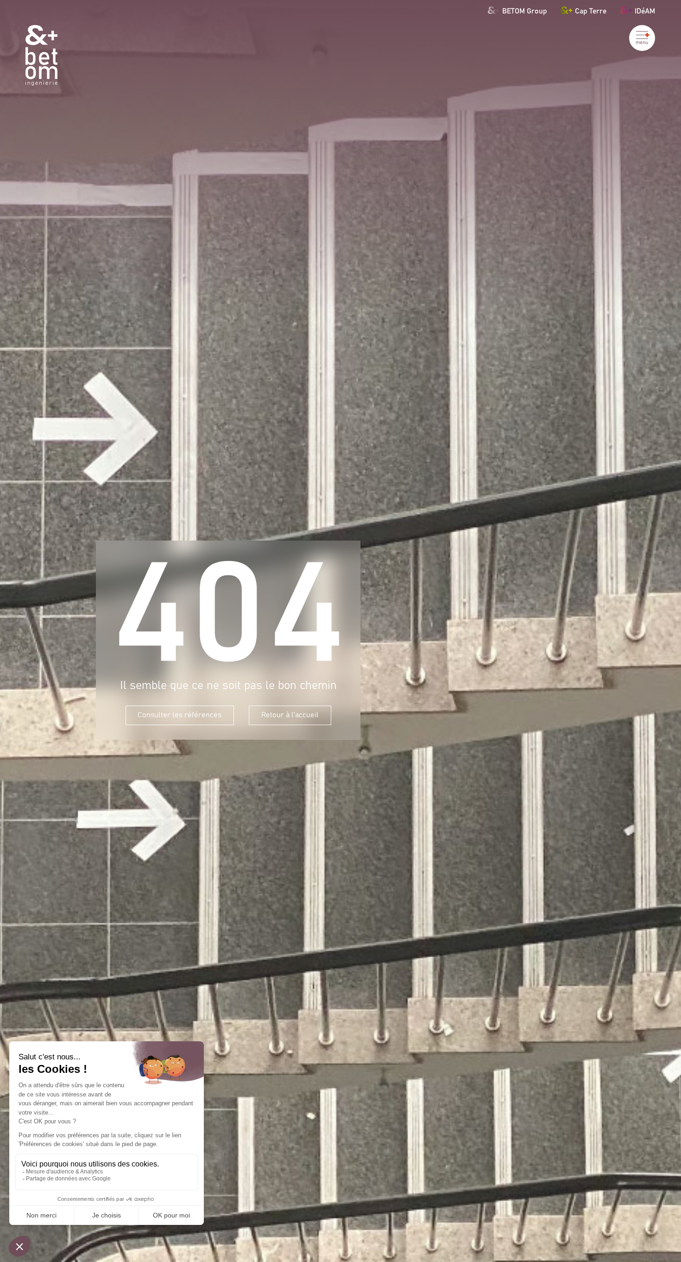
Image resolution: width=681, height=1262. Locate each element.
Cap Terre (590, 10)
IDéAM (645, 10)
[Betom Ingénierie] (41, 55)
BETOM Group (524, 10)
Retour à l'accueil (290, 715)
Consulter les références (179, 715)
